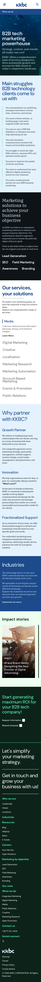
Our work (7, 886)
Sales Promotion (9, 920)
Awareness (10, 269)
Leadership (7, 803)
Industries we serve (12, 602)
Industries (8, 817)
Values (5, 808)
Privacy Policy (8, 965)
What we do (9, 891)
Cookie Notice (8, 969)
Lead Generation (14, 256)
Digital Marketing (9, 900)
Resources (8, 822)
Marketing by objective (15, 859)
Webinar (6, 831)
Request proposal (10, 725)
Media (5, 904)
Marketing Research (11, 916)
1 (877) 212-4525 (9, 931)
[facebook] (8, 941)
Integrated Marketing (11, 896)
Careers (6, 844)
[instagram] (16, 941)
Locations (6, 812)
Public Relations (9, 908)
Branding (28, 269)
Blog (4, 827)
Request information (11, 720)
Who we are (9, 798)
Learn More (8, 335)
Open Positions (9, 854)
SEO (5, 262)
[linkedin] (12, 941)
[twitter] (3, 941)
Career (5, 960)
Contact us (8, 926)
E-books (6, 839)
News (4, 835)
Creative (6, 912)
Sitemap (6, 956)
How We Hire (8, 850)
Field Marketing (23, 262)
